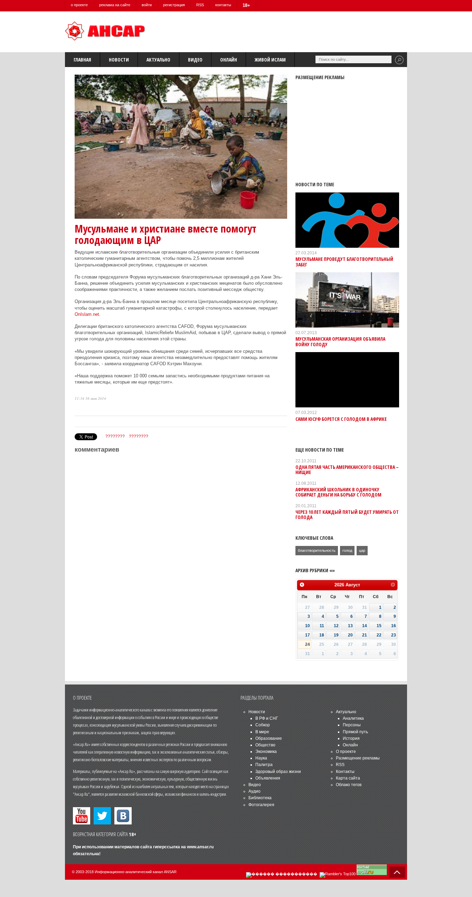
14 (364, 625)
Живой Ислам (270, 59)
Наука (261, 758)
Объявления (267, 778)
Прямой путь (355, 731)
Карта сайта (348, 778)
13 (350, 625)
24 (307, 644)
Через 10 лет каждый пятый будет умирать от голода (347, 514)
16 (393, 625)
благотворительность (317, 550)
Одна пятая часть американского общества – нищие (347, 469)
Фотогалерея (261, 804)
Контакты (345, 771)
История (351, 738)
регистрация (174, 5)
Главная (82, 59)
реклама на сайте (114, 5)
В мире (262, 731)
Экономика (266, 751)
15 (379, 625)
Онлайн (228, 59)
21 (364, 635)
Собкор (262, 725)
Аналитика (353, 718)
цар (362, 550)
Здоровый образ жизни (278, 771)
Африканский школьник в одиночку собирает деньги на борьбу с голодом (338, 492)
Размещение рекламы (358, 758)
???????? (115, 436)
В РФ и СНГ (266, 718)
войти (147, 5)
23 (393, 635)
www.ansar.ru (200, 846)
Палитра (264, 764)
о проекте (79, 5)
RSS (200, 5)
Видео (195, 59)
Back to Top (397, 872)
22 (379, 635)
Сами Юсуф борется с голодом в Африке (341, 419)
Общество (265, 745)
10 (307, 625)
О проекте (346, 751)
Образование (268, 738)
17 (307, 635)
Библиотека (260, 797)
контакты (223, 5)
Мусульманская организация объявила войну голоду (340, 341)
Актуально (158, 59)
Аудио (254, 791)
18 (321, 635)
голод (347, 550)
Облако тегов (348, 784)
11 (322, 625)
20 (350, 635)
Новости (119, 59)
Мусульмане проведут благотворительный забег (344, 261)
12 (336, 625)
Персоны (352, 725)
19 (336, 635)
